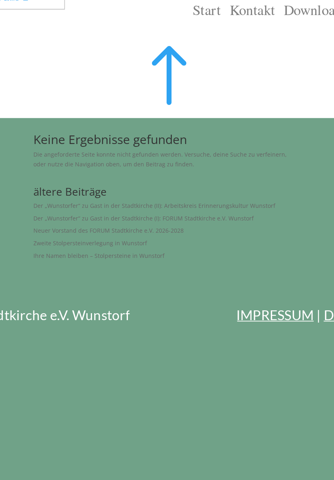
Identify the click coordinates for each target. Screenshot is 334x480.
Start (207, 9)
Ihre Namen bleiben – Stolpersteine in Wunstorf (99, 256)
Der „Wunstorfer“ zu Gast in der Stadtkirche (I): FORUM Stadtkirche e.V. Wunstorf (143, 218)
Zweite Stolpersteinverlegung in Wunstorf (90, 243)
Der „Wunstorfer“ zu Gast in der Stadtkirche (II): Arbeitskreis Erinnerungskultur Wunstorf (154, 205)
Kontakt (252, 9)
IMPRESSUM (275, 314)
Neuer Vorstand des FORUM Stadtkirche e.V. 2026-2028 (108, 230)
